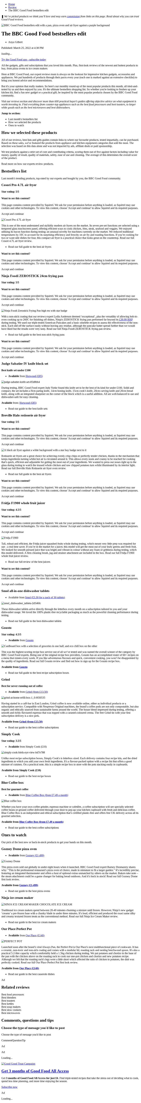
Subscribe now (9, 1087)
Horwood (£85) (34, 376)
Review (12, 7)
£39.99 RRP (126, 319)
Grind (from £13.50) (37, 691)
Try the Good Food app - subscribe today (23, 59)
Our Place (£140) (35, 935)
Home (11, 4)
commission (73, 16)
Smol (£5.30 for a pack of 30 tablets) (45, 597)
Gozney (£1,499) (35, 855)
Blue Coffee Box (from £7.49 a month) (47, 795)
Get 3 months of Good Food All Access (35, 1071)
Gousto (30, 640)
